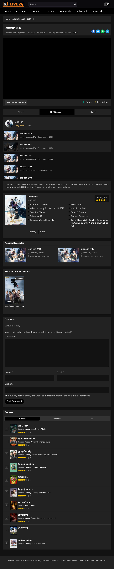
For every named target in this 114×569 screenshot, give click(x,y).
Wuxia (42, 231)
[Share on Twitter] (98, 32)
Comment (11, 336)
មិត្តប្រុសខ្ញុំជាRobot (25, 489)
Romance (41, 442)
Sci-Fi (49, 493)
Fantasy (32, 231)
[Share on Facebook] (93, 32)
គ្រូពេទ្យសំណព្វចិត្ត (24, 451)
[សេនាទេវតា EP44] (68, 261)
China (42, 212)
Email (60, 372)
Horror (27, 505)
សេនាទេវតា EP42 (34, 249)
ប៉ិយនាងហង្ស (23, 527)
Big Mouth (23, 426)
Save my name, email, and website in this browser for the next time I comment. (49, 395)
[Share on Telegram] (108, 32)
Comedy (28, 455)
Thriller (44, 429)
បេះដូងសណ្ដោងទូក (25, 540)
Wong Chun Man (47, 220)
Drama (27, 429)
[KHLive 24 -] (13, 5)
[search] (75, 4)
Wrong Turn (24, 502)
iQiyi (82, 204)
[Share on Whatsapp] (103, 32)
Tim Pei (92, 220)
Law (32, 429)
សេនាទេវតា (74, 32)
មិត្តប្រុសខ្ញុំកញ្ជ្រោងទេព (26, 464)
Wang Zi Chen (95, 223)
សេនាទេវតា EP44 (87, 249)
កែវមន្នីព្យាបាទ (23, 515)
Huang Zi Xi (82, 220)
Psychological (43, 455)
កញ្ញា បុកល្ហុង (23, 477)
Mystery (37, 429)
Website (9, 383)
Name (9, 372)
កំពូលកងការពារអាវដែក (26, 438)
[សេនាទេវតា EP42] (15, 261)
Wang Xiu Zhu (81, 223)
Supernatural (50, 518)
